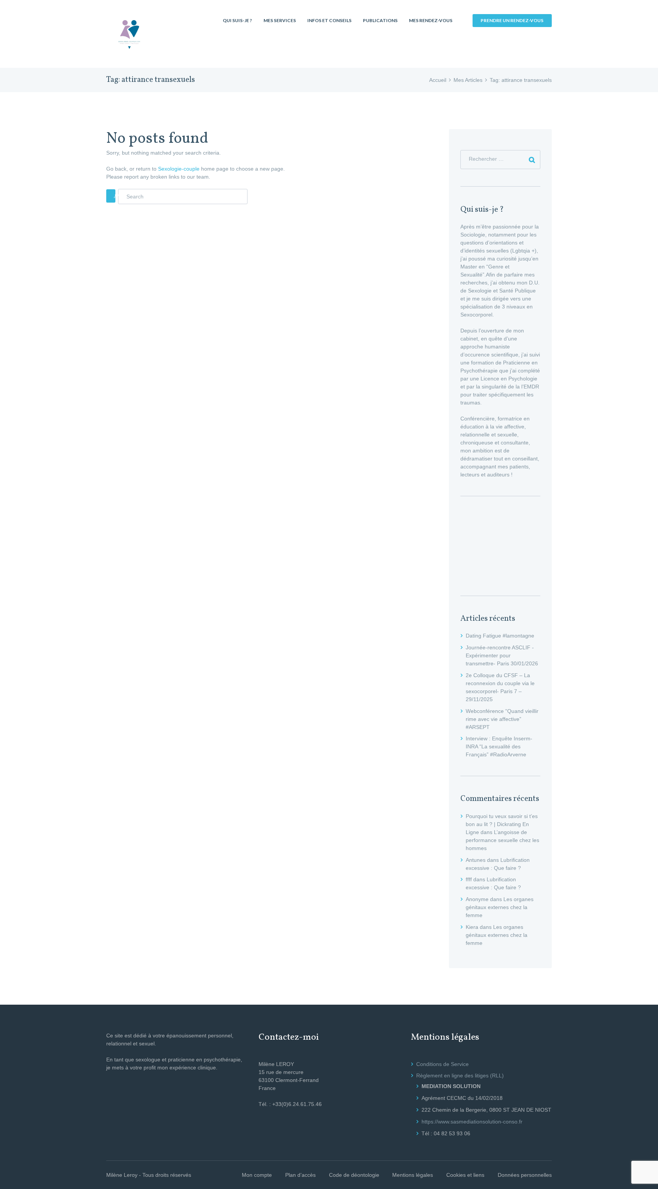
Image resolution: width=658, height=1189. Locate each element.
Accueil (437, 80)
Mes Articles (468, 80)
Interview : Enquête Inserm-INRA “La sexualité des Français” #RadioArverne (499, 746)
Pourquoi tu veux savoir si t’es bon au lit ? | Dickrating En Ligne (502, 824)
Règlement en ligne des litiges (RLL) (460, 1075)
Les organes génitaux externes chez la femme (499, 907)
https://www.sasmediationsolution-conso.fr (472, 1122)
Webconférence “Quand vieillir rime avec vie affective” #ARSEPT (502, 719)
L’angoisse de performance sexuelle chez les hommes (502, 840)
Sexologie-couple (179, 169)
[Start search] (110, 196)
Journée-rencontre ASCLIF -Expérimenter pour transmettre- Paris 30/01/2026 (502, 655)
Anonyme (477, 899)
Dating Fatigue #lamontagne (500, 636)
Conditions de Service (442, 1064)
